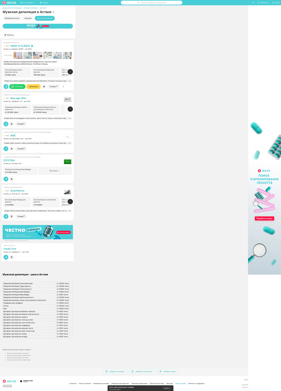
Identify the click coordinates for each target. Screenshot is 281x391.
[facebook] (7, 386)
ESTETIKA (9, 160)
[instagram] (4, 386)
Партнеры (169, 383)
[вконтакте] (10, 386)
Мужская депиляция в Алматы (18, 353)
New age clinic (18, 98)
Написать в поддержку (196, 383)
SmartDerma (17, 190)
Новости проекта (85, 383)
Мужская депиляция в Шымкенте (19, 355)
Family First (10, 249)
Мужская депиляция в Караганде (19, 360)
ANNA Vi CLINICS (20, 46)
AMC (13, 135)
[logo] (9, 2)
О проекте (73, 383)
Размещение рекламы (101, 383)
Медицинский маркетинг (120, 383)
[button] (9, 35)
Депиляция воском (12, 18)
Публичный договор (157, 383)
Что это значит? (115, 389)
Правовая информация (139, 383)
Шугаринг (28, 18)
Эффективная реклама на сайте (16, 240)
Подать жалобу (180, 383)
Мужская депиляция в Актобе (17, 357)
